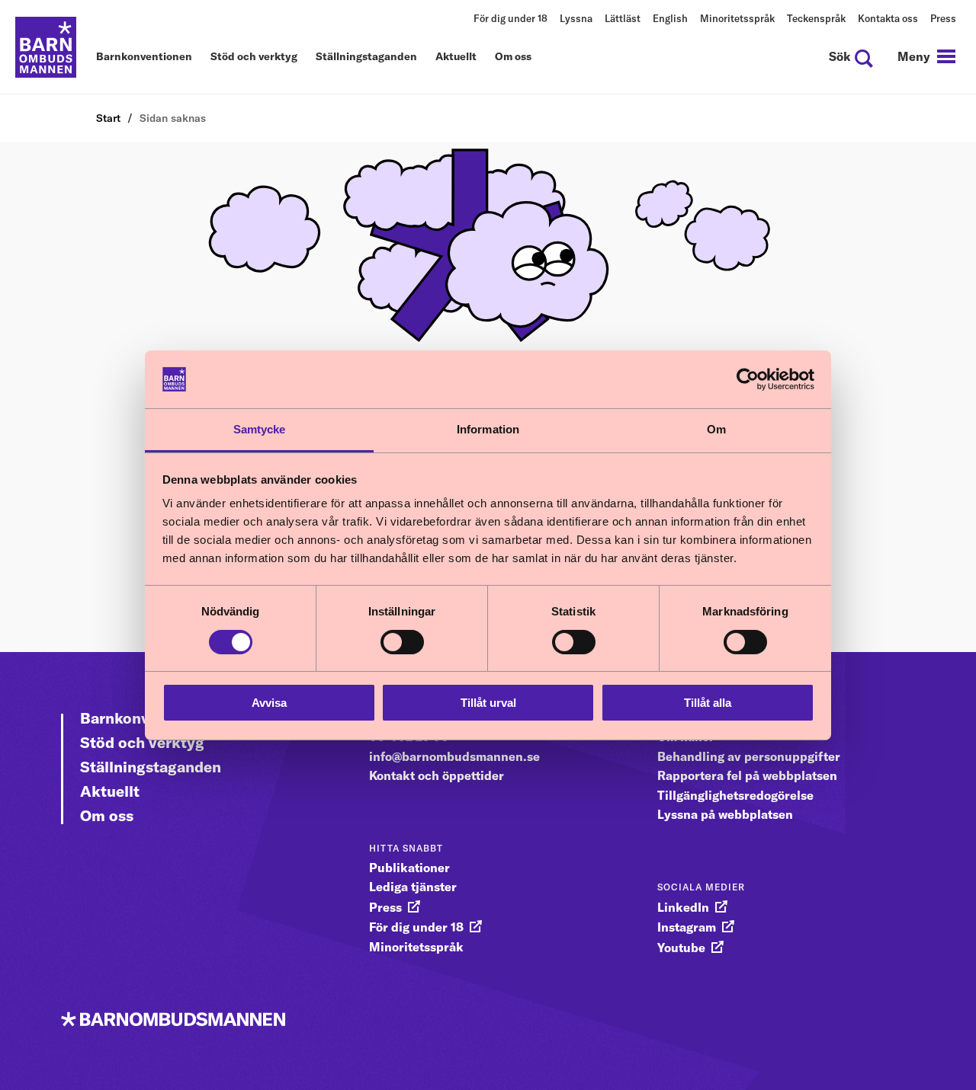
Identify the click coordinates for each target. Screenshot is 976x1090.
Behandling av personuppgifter (748, 756)
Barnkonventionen (144, 57)
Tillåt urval (488, 702)
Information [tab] (488, 429)
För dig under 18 (510, 18)
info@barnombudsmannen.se (454, 756)
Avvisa (269, 702)
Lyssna (576, 18)
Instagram (686, 927)
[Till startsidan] (45, 47)
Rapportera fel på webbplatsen (747, 775)
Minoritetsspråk (737, 18)
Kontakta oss (888, 18)
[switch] (402, 642)
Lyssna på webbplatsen (725, 814)
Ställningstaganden (366, 57)
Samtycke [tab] (259, 429)
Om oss (513, 57)
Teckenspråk (816, 18)
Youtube (681, 947)
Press (943, 18)
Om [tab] (716, 429)
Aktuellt (456, 57)
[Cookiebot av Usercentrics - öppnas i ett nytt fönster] (747, 379)
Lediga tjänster (413, 886)
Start (108, 118)
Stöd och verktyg (253, 57)
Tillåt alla (707, 702)
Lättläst (622, 18)
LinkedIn (683, 907)
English (670, 18)
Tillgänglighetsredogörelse (735, 795)
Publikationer (409, 867)
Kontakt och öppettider (436, 775)
